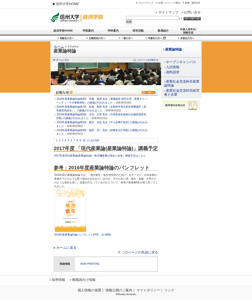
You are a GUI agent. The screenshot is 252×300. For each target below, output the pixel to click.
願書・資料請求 (192, 3)
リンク (169, 290)
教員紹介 (163, 30)
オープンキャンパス (181, 62)
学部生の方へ (187, 38)
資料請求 (172, 72)
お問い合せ (192, 12)
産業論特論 (173, 49)
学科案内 (113, 30)
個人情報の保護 (89, 290)
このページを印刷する (147, 60)
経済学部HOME (63, 30)
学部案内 (88, 30)
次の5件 (94, 140)
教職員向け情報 (83, 280)
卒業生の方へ (155, 38)
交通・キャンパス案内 (169, 3)
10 (83, 140)
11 (88, 140)
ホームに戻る (62, 60)
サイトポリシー (148, 290)
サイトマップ (168, 12)
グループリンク (146, 3)
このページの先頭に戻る (139, 252)
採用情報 (58, 280)
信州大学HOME (67, 4)
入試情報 (172, 67)
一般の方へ (127, 38)
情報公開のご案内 (119, 290)
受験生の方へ (67, 38)
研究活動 (138, 30)
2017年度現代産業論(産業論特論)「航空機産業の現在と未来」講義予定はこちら (100, 155)
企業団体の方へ (97, 38)
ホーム (59, 46)
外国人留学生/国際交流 (188, 31)
